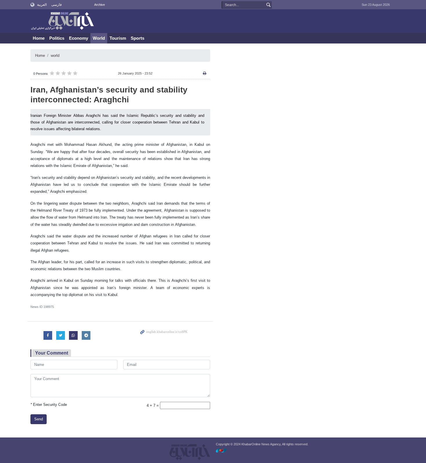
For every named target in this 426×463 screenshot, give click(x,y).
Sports (137, 38)
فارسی (56, 5)
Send (38, 419)
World (99, 38)
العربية (42, 5)
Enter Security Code (48, 404)
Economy (78, 38)
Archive (99, 4)
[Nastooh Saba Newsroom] (224, 450)
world (55, 55)
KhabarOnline (62, 21)
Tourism (118, 38)
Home (39, 38)
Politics (56, 38)
